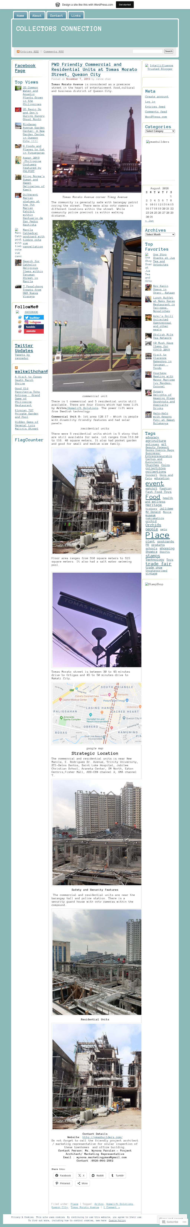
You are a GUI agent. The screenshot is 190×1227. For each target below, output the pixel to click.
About (37, 15)
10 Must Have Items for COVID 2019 (163, 346)
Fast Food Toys (159, 491)
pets (163, 529)
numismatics (155, 518)
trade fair (159, 563)
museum (151, 515)
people (152, 529)
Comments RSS (54, 51)
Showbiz (151, 551)
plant (150, 541)
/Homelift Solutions (82, 408)
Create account (157, 96)
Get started (125, 4)
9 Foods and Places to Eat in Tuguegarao (34, 149)
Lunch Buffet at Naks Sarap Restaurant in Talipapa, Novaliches (164, 304)
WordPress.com (156, 116)
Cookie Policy (117, 1220)
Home (20, 15)
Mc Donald (153, 512)
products (158, 544)
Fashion (165, 488)
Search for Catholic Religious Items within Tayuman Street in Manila (33, 271)
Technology (155, 559)
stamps (153, 555)
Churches (152, 465)
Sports (165, 551)
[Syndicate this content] (16, 367)
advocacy (152, 437)
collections (156, 471)
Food (153, 497)
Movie (167, 512)
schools (151, 548)
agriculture (156, 440)
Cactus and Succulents (153, 460)
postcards (165, 541)
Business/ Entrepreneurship (158, 455)
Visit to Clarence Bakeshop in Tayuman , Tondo (162, 361)
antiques (152, 444)
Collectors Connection (59, 28)
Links (76, 15)
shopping (167, 548)
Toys (170, 559)
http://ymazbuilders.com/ (103, 1137)
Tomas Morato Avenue (85, 1207)
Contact (56, 15)
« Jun (149, 220)
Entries (29, 51)
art (163, 444)
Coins (165, 465)
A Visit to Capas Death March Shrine (28, 380)
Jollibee (166, 508)
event (155, 483)
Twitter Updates (24, 348)
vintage (151, 573)
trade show (154, 567)
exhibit (151, 488)
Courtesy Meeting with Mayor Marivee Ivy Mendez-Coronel (164, 380)
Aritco (99, 1204)
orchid (151, 521)
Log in (150, 101)
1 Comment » (112, 1207)
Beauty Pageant (157, 447)
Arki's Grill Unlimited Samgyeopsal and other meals (163, 323)
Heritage (154, 505)
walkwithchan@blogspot (42, 371)
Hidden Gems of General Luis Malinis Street (26, 425)
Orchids (153, 525)
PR (147, 544)
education (161, 478)
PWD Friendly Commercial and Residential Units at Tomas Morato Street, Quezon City (94, 69)
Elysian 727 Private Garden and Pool (26, 413)
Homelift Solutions (120, 1204)
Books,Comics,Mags (160, 450)
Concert (151, 474)
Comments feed (156, 111)
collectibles (156, 468)
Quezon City (60, 1207)
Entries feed (155, 106)
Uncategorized (156, 570)
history (151, 508)
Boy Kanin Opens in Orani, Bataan (164, 289)
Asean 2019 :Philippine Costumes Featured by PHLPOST (32, 164)
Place (74, 1204)
